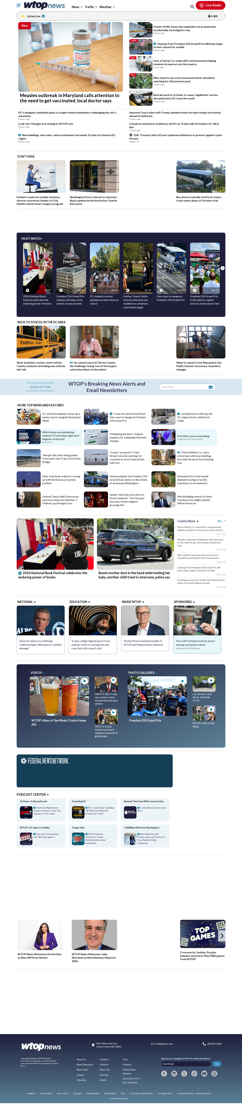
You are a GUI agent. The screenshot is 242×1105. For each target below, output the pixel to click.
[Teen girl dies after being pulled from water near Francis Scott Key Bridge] (29, 466)
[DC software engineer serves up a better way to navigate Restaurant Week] (29, 423)
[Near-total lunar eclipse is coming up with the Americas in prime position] (29, 486)
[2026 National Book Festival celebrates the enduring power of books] (55, 568)
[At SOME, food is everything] (163, 444)
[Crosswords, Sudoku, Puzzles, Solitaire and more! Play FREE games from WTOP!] (202, 934)
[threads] (214, 1074)
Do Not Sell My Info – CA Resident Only (194, 1093)
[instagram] (174, 1074)
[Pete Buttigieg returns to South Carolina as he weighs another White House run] (163, 506)
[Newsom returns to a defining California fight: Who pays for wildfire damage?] (41, 620)
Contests (104, 1059)
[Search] (192, 7)
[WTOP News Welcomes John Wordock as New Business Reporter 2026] (94, 935)
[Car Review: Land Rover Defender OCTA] (204, 690)
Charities (104, 1075)
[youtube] (204, 1074)
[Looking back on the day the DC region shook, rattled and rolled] (163, 423)
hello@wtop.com (164, 1043)
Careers (80, 1075)
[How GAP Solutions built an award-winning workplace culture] (197, 620)
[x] (184, 1074)
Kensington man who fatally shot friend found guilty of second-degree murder (200, 581)
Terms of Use (63, 1093)
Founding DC (79, 801)
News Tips (105, 1069)
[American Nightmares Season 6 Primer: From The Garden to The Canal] (41, 813)
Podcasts (127, 1064)
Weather (105, 7)
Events (103, 1080)
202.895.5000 (214, 1043)
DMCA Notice (110, 1093)
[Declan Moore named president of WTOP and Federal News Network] (145, 620)
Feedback (31, 1093)
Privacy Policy (46, 1093)
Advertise (81, 1080)
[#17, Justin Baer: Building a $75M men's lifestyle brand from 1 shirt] (93, 813)
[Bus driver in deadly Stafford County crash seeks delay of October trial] (200, 191)
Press (125, 1059)
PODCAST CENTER (31, 794)
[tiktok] (194, 1074)
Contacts (104, 1064)
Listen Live (33, 16)
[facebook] (164, 1074)
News (75, 7)
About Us (81, 1059)
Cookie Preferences (119, 1098)
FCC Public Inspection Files (141, 1093)
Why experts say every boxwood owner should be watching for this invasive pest (198, 556)
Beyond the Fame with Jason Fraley (143, 801)
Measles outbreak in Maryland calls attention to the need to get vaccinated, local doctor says (200, 542)
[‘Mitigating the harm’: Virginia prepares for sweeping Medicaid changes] (96, 444)
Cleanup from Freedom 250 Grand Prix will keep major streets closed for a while (198, 569)
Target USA (78, 827)
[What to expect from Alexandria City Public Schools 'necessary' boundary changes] (200, 357)
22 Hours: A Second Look (33, 801)
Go (217, 1063)
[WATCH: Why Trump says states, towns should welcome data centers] (106, 690)
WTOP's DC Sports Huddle (35, 827)
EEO (123, 1093)
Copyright (77, 1093)
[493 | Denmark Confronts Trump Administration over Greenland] (93, 840)
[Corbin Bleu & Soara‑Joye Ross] (145, 813)
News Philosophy (85, 1064)
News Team (82, 1069)
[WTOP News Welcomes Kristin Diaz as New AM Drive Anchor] (40, 935)
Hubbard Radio (93, 1093)
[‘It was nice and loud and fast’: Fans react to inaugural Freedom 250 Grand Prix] (96, 423)
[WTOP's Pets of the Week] (204, 720)
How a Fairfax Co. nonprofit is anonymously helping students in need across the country (200, 528)
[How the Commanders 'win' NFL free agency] (41, 840)
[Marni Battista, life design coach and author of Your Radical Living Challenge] (145, 840)
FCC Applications (165, 1093)
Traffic (89, 7)
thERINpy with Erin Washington (141, 827)
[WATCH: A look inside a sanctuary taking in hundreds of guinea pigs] (106, 723)
